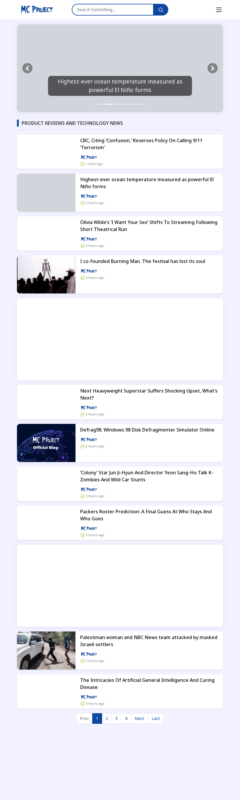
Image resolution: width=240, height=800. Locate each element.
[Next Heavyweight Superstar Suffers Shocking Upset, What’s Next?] (46, 402)
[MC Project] (36, 10)
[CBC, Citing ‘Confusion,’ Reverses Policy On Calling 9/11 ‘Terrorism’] (46, 152)
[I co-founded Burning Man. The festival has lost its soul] (46, 274)
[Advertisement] (120, 339)
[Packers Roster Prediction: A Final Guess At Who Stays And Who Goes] (46, 523)
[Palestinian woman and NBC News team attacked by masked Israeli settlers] (46, 650)
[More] (89, 157)
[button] (27, 68)
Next (139, 718)
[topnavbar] (219, 9)
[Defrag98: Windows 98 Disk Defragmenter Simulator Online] (46, 443)
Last (156, 718)
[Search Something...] (160, 10)
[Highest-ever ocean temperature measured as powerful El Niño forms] (46, 193)
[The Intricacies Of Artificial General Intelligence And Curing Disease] (46, 691)
